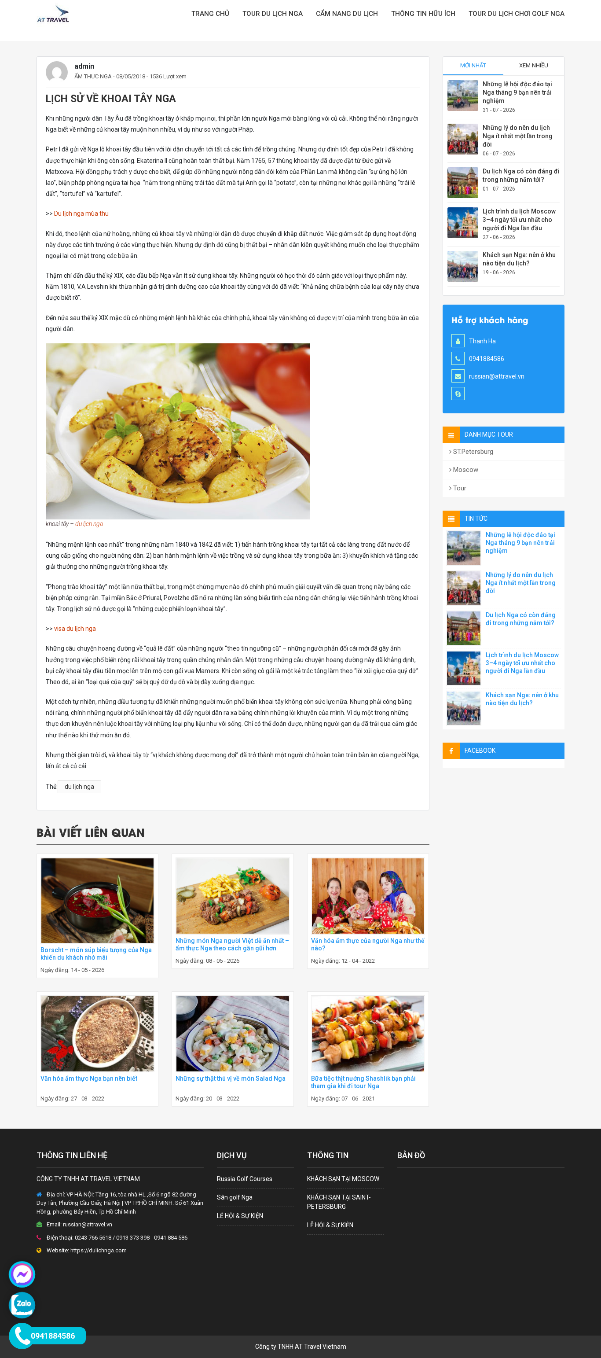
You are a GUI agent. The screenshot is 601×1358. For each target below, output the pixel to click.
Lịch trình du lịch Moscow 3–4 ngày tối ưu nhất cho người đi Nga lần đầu (519, 220)
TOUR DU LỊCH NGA (272, 14)
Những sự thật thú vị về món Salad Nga (231, 1078)
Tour (458, 488)
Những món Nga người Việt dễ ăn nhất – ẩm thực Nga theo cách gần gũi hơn (232, 944)
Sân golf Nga (235, 1197)
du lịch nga (89, 523)
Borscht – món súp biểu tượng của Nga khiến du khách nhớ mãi (96, 953)
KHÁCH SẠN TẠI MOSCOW (343, 1178)
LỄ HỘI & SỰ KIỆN (240, 1215)
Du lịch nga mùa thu (81, 213)
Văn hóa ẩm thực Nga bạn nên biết (88, 1078)
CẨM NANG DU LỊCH (347, 14)
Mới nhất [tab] (473, 65)
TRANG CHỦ (210, 14)
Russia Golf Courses (244, 1178)
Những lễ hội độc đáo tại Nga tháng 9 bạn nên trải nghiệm (517, 92)
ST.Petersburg (472, 452)
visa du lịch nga (75, 628)
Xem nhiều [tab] (533, 65)
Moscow (464, 470)
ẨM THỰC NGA (93, 76)
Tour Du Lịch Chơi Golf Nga (516, 14)
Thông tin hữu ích (423, 14)
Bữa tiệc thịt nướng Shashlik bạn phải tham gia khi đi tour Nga (363, 1082)
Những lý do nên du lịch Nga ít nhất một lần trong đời (518, 136)
